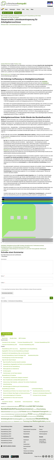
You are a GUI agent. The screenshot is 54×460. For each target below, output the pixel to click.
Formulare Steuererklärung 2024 (42, 342)
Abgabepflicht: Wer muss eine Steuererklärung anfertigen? (15, 351)
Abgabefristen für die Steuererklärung (28, 348)
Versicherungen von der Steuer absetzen (12, 373)
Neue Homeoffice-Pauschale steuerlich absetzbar (14, 362)
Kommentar (3, 259)
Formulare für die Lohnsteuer (8, 342)
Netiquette (37, 401)
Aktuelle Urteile (13, 338)
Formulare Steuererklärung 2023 (9, 344)
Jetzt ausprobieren (6, 333)
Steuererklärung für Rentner (8, 388)
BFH (21, 406)
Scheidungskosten (7, 419)
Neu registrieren (8, 12)
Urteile (39, 15)
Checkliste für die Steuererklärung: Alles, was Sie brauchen (15, 353)
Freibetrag (50, 411)
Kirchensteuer (48, 414)
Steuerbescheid (30, 419)
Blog (27, 9)
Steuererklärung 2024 (6, 431)
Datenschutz (27, 444)
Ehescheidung (41, 409)
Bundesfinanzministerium (24, 409)
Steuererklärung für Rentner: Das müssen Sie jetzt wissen (16, 391)
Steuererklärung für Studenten (9, 375)
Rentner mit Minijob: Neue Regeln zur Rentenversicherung (16, 393)
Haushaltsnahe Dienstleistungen (21, 414)
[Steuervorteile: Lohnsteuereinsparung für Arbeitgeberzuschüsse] (27, 43)
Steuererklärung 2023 (6, 433)
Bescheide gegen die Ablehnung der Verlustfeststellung (16, 386)
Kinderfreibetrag (36, 414)
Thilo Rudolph (15, 17)
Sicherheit (12, 9)
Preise (18, 9)
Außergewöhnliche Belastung (13, 406)
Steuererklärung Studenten (7, 438)
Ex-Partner (23, 411)
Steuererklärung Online (6, 426)
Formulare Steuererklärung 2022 (26, 344)
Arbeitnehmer (45, 83)
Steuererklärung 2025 (6, 429)
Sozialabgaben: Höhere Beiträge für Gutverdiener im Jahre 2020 (16, 248)
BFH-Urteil (26, 406)
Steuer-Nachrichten (12, 15)
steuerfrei (9, 421)
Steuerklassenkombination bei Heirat (41, 391)
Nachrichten (5, 338)
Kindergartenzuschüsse (6, 247)
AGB (25, 442)
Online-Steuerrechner (27, 401)
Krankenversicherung (5, 416)
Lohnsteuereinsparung (17, 247)
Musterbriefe (18, 401)
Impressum (26, 439)
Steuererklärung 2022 (6, 436)
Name (3, 276)
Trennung (26, 421)
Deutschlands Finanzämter (30, 429)
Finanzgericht (44, 411)
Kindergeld (42, 414)
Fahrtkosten (29, 411)
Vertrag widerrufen (28, 453)
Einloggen (18, 12)
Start (6, 9)
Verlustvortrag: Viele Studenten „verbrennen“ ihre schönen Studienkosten (20, 382)
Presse (40, 429)
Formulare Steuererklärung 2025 (25, 342)
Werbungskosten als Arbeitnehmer (11, 368)
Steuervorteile (26, 247)
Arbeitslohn (44, 81)
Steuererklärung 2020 (33, 15)
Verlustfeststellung (7, 384)
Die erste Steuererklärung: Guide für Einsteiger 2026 (14, 355)
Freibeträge (3, 414)
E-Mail (3, 282)
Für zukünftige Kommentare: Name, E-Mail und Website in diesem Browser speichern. (22, 289)
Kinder (30, 414)
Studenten (21, 421)
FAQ (23, 9)
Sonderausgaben (7, 371)
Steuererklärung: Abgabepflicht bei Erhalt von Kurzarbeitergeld (17, 364)
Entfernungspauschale (15, 411)
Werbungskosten (39, 421)
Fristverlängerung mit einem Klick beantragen (12, 357)
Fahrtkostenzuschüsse (38, 245)
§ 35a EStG (48, 421)
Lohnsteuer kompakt (20, 416)
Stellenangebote (43, 433)
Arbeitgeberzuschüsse (12, 245)
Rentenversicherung (32, 416)
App (2, 9)
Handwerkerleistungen (9, 414)
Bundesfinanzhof (7, 74)
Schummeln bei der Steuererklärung (11, 366)
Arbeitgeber (3, 245)
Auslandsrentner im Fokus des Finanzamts (13, 397)
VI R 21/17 (7, 137)
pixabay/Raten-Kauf (5, 63)
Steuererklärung (41, 419)
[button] (3, 197)
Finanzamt (6, 150)
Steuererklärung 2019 (22, 15)
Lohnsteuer (11, 416)
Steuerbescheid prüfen (33, 355)
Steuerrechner (27, 431)
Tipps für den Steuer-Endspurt (9, 359)
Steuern (12, 421)
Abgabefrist (3, 406)
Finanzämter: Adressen (7, 401)
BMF (30, 406)
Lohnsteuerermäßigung (37, 388)
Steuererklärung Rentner (6, 442)
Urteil (30, 421)
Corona (35, 409)
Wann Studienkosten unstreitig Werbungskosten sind (15, 379)
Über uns (41, 426)
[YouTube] (52, 456)
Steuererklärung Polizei (6, 440)
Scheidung (40, 416)
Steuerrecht (16, 421)
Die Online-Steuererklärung (12, 5)
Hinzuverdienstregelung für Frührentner (12, 395)
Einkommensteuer (6, 411)
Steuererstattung (4, 421)
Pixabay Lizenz (17, 63)
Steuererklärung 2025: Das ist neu (10, 348)
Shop (32, 9)
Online (28, 416)
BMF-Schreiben (4, 15)
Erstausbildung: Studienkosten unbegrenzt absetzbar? (15, 377)
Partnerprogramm (43, 431)
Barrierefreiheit (27, 446)
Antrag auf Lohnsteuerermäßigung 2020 (42, 393)
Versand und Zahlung (29, 451)
